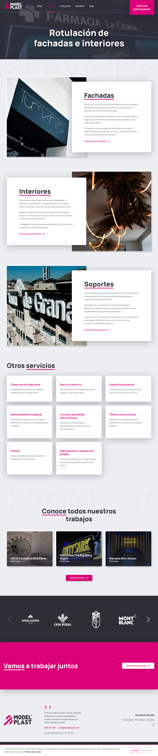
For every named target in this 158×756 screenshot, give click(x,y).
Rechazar (147, 750)
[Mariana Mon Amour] (128, 548)
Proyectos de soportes (95, 330)
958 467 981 (50, 728)
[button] (148, 619)
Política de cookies (33, 751)
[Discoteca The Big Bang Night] (79, 548)
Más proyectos (77, 577)
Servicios (51, 6)
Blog (91, 6)
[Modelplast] (13, 6)
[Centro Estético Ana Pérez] (29, 548)
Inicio (39, 6)
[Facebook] (50, 707)
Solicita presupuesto (136, 665)
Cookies (150, 719)
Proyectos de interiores (30, 234)
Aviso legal (128, 719)
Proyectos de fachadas (95, 141)
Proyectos (66, 6)
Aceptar (135, 750)
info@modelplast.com (68, 728)
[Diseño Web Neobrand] (153, 725)
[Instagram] (45, 707)
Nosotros (80, 6)
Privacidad (140, 719)
